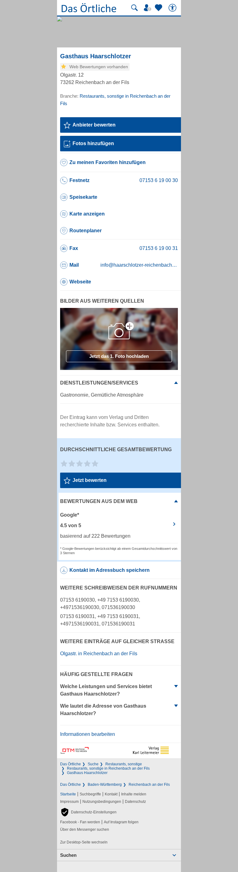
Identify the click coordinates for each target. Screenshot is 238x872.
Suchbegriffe (90, 794)
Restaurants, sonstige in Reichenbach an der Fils (108, 768)
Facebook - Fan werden (80, 822)
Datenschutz (135, 801)
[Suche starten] (134, 7)
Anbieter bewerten (94, 124)
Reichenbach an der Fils (149, 784)
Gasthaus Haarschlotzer (87, 773)
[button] (88, 812)
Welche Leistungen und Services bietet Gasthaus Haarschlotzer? (106, 690)
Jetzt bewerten (90, 480)
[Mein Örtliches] (148, 7)
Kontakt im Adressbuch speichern (109, 570)
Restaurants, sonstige (123, 764)
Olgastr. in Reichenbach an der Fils (98, 653)
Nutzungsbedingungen (101, 801)
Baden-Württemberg (105, 784)
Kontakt (111, 794)
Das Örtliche (70, 764)
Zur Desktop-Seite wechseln (84, 842)
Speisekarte (83, 197)
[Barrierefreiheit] (173, 7)
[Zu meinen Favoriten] (159, 7)
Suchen (68, 855)
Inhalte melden (133, 794)
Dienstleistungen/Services (99, 382)
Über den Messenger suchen (84, 829)
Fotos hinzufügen (93, 143)
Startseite (68, 794)
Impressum (69, 801)
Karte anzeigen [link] (87, 213)
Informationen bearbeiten (87, 734)
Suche (93, 764)
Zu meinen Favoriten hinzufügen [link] (107, 162)
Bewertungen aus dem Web (99, 501)
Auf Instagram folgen (121, 822)
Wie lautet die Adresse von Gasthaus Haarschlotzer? (103, 709)
